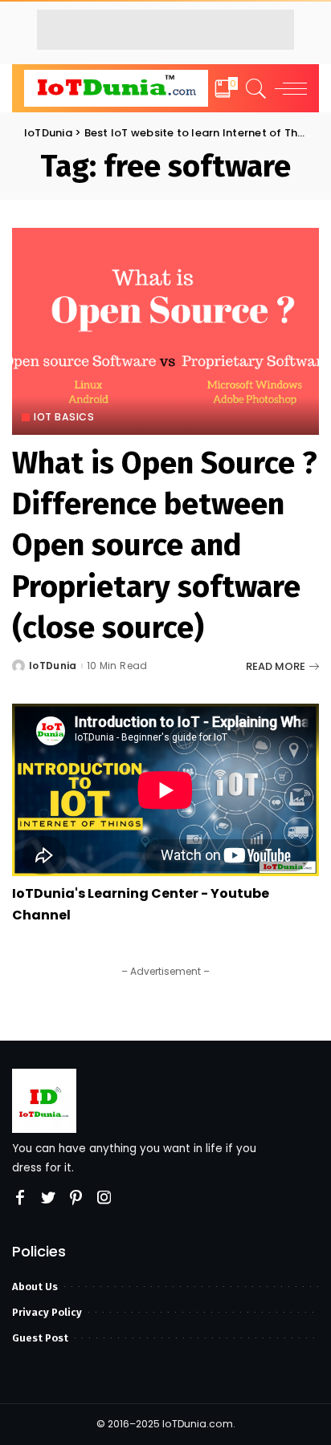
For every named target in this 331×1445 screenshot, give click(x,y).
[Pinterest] (76, 1197)
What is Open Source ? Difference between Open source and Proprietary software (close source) (164, 545)
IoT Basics (64, 417)
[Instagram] (104, 1197)
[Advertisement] (165, 30)
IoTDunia (53, 666)
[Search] (253, 88)
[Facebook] (20, 1197)
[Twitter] (48, 1197)
